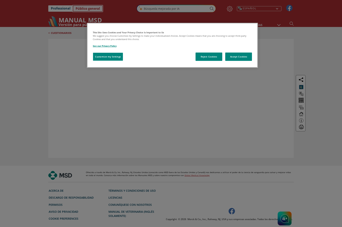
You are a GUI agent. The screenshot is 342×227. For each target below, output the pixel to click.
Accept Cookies (238, 56)
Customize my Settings (108, 56)
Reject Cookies (209, 56)
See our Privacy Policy (105, 45)
